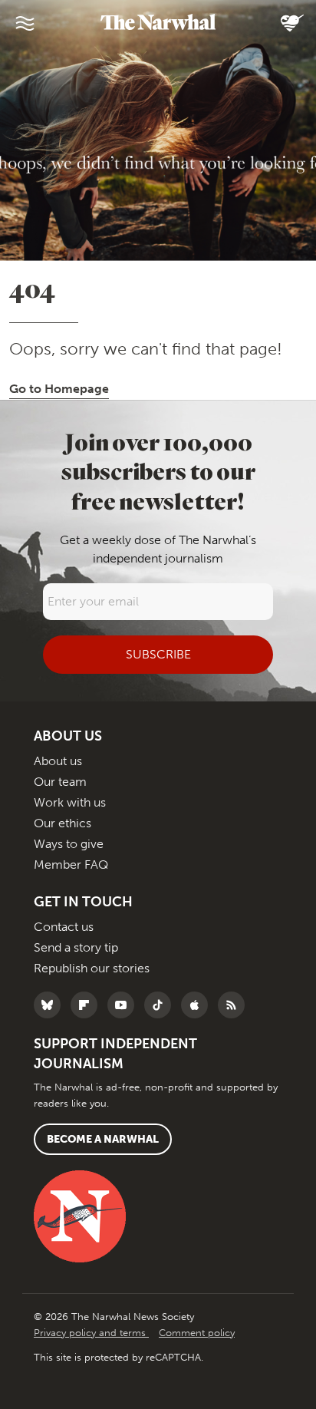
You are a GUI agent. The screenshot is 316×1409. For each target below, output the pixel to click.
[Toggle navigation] (24, 23)
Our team (60, 781)
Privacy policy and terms (91, 1332)
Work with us (70, 802)
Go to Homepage (59, 388)
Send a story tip (76, 947)
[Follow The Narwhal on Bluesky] (51, 1005)
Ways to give (69, 843)
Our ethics (62, 823)
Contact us (64, 926)
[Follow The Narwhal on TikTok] (161, 1005)
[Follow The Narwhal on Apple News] (198, 1005)
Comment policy (197, 1332)
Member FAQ (71, 864)
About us (58, 761)
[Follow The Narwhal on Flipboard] (88, 1005)
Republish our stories (92, 968)
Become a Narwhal (103, 1139)
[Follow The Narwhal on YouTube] (124, 1005)
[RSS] (235, 1005)
